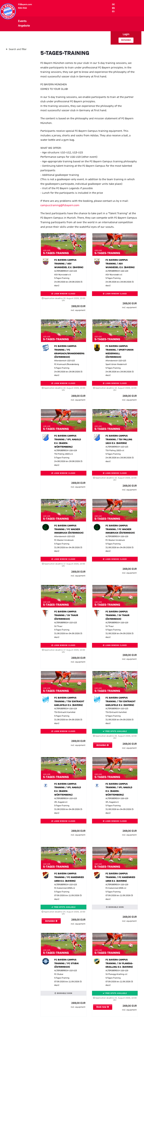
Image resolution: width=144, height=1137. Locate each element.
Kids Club (22, 8)
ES (113, 11)
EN (113, 8)
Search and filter (18, 49)
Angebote (24, 25)
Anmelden (126, 40)
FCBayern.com (25, 4)
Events (22, 21)
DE (113, 4)
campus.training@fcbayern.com (59, 205)
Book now (101, 1007)
